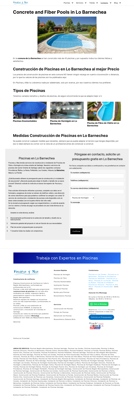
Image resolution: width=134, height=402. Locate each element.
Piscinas (67, 3)
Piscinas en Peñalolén (97, 278)
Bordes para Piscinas (61, 292)
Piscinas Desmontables (62, 281)
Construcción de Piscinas (63, 308)
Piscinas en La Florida (102, 280)
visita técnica (103, 309)
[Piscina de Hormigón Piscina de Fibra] (81, 197)
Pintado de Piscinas (61, 312)
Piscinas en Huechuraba (104, 286)
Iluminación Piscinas (61, 285)
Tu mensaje (75, 202)
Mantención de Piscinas (63, 316)
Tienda (92, 3)
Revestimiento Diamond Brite (64, 319)
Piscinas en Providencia (107, 276)
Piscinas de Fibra (60, 278)
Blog (116, 3)
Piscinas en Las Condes (97, 274)
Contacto (104, 3)
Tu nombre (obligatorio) (80, 173)
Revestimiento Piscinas (62, 296)
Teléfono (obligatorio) (79, 180)
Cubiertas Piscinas (61, 289)
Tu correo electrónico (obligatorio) (84, 188)
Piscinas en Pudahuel (105, 282)
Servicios (79, 3)
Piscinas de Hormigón (62, 274)
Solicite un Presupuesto (101, 317)
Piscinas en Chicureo (96, 284)
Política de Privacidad (21, 338)
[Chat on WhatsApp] (98, 304)
